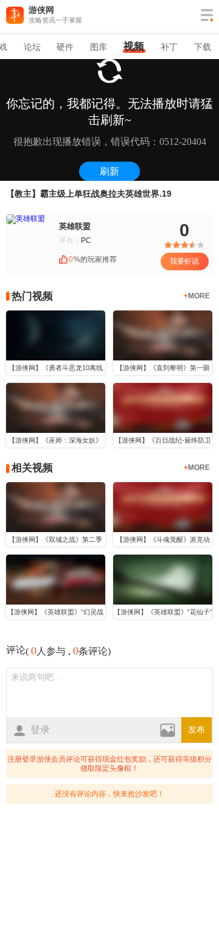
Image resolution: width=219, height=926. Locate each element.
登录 (40, 729)
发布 (196, 729)
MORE (197, 296)
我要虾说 (184, 261)
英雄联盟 (75, 226)
